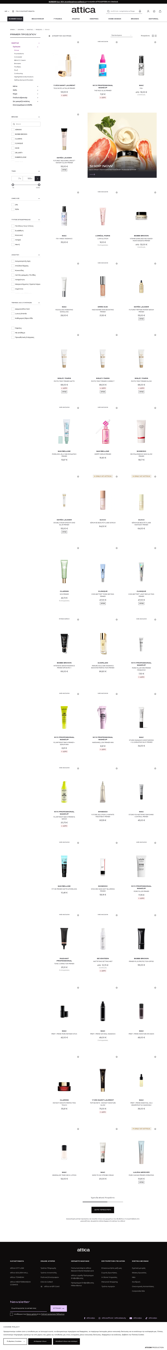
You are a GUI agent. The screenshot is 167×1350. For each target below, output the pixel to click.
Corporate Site (138, 1291)
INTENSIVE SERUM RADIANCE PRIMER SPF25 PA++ (64, 667)
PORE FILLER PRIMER (141, 891)
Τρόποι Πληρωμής (48, 1268)
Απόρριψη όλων (40, 1341)
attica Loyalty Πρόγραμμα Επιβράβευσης (82, 1277)
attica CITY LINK (17, 1268)
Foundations (19, 53)
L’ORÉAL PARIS (102, 236)
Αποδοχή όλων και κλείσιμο (66, 1341)
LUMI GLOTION (102, 238)
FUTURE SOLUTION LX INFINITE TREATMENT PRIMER (102, 815)
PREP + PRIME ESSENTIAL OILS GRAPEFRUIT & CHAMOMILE (141, 1104)
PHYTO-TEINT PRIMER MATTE (64, 381)
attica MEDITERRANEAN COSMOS (20, 1283)
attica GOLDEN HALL (19, 1273)
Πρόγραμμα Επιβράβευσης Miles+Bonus (82, 1284)
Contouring (18, 73)
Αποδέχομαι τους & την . (39, 1314)
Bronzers (17, 63)
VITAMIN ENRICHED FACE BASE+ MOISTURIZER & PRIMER (141, 239)
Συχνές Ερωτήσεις (109, 1273)
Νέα (133, 1277)
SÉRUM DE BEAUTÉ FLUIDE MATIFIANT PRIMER (141, 524)
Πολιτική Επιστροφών (50, 1277)
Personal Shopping (109, 1282)
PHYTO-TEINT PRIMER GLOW (141, 381)
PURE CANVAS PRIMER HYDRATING (141, 1175)
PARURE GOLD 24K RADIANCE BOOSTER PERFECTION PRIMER (102, 667)
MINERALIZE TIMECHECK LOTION (64, 1175)
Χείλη (15, 90)
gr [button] (6, 11)
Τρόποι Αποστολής (49, 1273)
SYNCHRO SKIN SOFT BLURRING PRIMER (103, 890)
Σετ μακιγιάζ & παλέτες (21, 101)
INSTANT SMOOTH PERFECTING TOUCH (64, 1104)
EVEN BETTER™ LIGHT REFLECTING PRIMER (141, 595)
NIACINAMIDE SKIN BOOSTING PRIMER (103, 311)
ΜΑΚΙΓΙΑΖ (30, 29)
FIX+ (141, 88)
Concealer (18, 57)
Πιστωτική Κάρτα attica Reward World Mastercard (82, 1269)
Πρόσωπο (39, 29)
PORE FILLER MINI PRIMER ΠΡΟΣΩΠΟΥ (141, 669)
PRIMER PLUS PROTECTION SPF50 (141, 961)
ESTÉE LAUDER (64, 158)
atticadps (91, 1318)
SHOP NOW (101, 166)
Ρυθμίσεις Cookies (14, 1341)
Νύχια (15, 94)
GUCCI (103, 520)
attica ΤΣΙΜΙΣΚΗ (17, 1277)
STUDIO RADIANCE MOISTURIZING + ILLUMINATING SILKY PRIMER (141, 741)
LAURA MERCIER (141, 1172)
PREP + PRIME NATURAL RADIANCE (102, 1034)
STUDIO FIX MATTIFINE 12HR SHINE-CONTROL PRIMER (141, 815)
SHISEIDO (141, 451)
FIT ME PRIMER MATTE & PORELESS (64, 889)
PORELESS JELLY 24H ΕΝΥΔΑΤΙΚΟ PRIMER (64, 455)
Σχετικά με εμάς (138, 1268)
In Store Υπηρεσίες (109, 1277)
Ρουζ (16, 70)
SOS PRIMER (64, 594)
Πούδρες (17, 67)
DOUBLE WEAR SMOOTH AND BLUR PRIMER (64, 524)
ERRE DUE (103, 307)
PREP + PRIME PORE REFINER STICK (64, 1034)
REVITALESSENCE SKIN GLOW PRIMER (141, 455)
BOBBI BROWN (141, 236)
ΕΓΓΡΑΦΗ (57, 1308)
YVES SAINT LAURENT (64, 85)
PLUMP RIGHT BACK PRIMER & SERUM (64, 818)
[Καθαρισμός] (136, 11)
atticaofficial (107, 1318)
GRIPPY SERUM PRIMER (102, 454)
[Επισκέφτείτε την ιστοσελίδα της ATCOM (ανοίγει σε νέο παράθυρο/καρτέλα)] (154, 1347)
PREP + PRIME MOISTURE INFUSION (141, 1034)
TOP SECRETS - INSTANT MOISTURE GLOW (103, 1104)
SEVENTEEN (103, 958)
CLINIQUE (103, 591)
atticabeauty (119, 1318)
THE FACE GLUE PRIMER (102, 90)
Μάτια (15, 86)
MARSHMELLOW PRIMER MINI (103, 742)
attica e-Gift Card (51, 1286)
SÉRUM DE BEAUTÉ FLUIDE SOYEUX (103, 522)
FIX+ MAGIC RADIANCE (64, 238)
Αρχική (12, 29)
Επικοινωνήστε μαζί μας (111, 1268)
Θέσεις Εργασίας (139, 1273)
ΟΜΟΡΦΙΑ (21, 29)
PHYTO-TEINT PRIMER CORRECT (102, 381)
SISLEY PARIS (64, 378)
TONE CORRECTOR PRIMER (64, 963)
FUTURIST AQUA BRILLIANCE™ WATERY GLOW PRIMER (64, 161)
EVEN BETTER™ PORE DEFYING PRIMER (103, 595)
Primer (16, 50)
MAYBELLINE (64, 451)
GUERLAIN (103, 663)
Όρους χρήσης (32, 1314)
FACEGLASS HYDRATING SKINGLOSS (64, 311)
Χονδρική (136, 1282)
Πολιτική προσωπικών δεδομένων (52, 1314)
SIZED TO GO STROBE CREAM (103, 1175)
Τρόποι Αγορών (108, 1286)
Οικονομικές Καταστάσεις (143, 1286)
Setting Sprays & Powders (23, 80)
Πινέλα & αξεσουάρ (20, 97)
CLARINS (64, 591)
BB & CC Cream (20, 60)
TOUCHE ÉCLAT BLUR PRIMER (64, 88)
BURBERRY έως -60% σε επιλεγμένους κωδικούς (67, 2)
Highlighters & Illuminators (23, 77)
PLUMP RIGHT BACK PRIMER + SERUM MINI (64, 743)
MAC (141, 85)
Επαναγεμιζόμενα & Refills (22, 105)
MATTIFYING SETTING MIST (102, 961)
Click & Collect (47, 1282)
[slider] (13, 185)
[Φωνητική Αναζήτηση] (140, 11)
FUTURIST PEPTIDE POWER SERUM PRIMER (141, 311)
